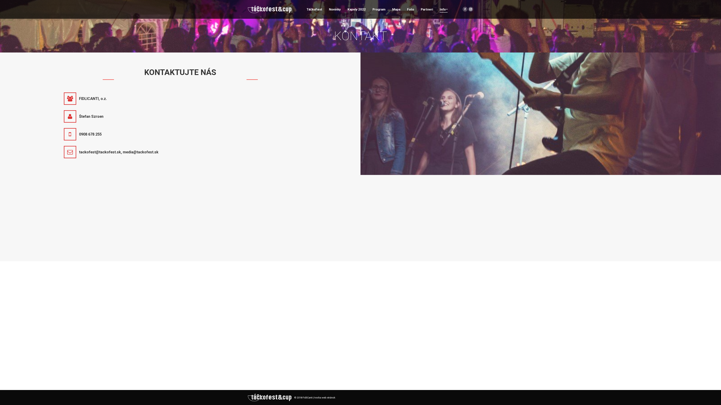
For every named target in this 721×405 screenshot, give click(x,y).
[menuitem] (314, 9)
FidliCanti (308, 397)
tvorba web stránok (324, 397)
